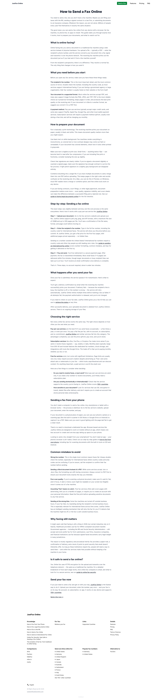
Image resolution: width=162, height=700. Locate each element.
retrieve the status (62, 302)
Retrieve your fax (60, 624)
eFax (28, 651)
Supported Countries (88, 624)
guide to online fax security (86, 572)
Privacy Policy (114, 634)
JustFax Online (17, 3)
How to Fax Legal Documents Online (38, 627)
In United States (60, 651)
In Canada (58, 662)
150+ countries (102, 384)
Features (133, 3)
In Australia (58, 664)
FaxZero (29, 654)
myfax (29, 662)
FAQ (148, 3)
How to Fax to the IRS (33, 629)
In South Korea (59, 675)
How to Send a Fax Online (35, 632)
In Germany (58, 654)
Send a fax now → (57, 597)
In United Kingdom (60, 657)
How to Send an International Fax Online (39, 634)
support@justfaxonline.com (35, 691)
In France (57, 670)
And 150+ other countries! (63, 677)
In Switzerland (59, 667)
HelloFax (29, 657)
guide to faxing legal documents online (64, 196)
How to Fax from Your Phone (35, 624)
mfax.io (29, 659)
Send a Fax (122, 3)
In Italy (57, 672)
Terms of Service (115, 632)
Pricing (141, 3)
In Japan (57, 659)
